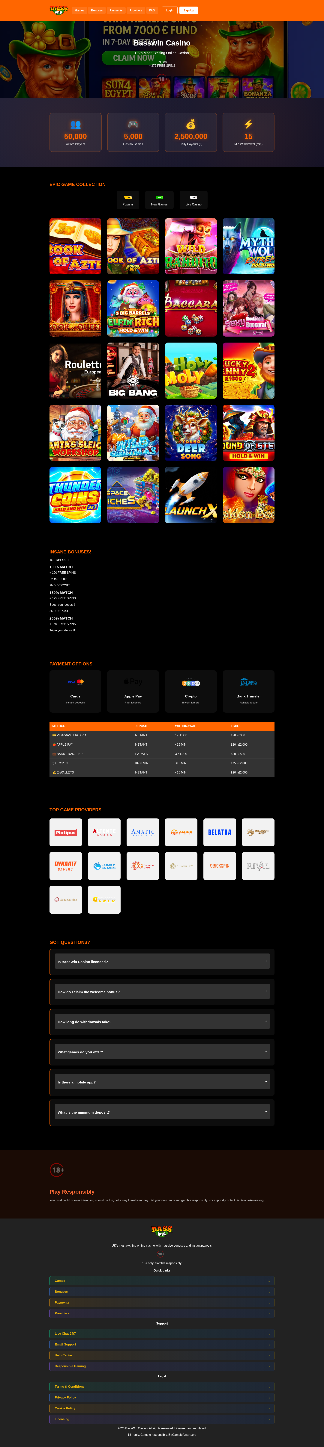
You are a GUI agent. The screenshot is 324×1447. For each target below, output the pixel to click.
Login (169, 10)
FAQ (152, 10)
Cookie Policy (65, 1408)
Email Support (65, 1344)
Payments (116, 10)
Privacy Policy (65, 1397)
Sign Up (189, 10)
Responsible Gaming (70, 1366)
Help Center (63, 1355)
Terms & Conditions (69, 1386)
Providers (136, 10)
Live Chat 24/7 (65, 1333)
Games (79, 10)
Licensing (62, 1419)
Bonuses (97, 10)
